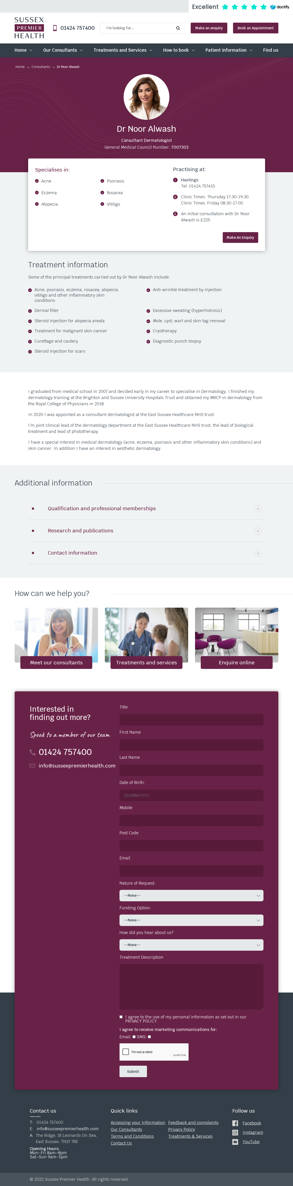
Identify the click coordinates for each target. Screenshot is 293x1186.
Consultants (41, 67)
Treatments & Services (190, 1136)
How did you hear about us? (146, 933)
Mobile (125, 808)
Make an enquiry (209, 28)
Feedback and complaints (193, 1122)
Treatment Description (141, 957)
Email (124, 858)
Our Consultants (60, 50)
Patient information (226, 50)
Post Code (128, 833)
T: (46, 1122)
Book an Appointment (256, 28)
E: (64, 1129)
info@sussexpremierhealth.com (74, 765)
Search (179, 28)
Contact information (72, 553)
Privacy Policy (181, 1129)
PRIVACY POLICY (141, 1021)
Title (123, 707)
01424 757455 (202, 186)
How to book (176, 50)
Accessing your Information (138, 1122)
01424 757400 (75, 28)
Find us (270, 50)
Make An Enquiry (240, 237)
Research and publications (80, 530)
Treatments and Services (120, 50)
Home (21, 50)
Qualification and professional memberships (102, 508)
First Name (130, 732)
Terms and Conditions (132, 1136)
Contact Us (121, 1143)
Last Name (129, 757)
